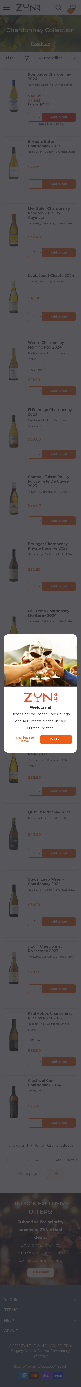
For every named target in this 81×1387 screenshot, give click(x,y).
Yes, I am (56, 739)
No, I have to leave (25, 739)
